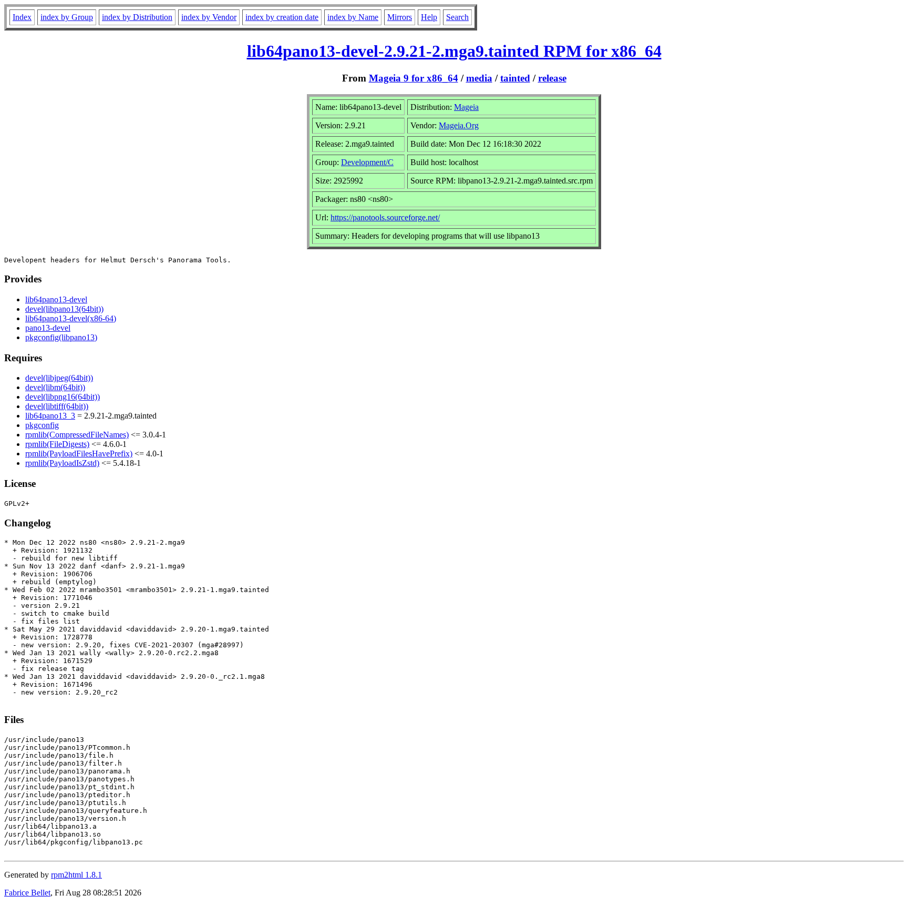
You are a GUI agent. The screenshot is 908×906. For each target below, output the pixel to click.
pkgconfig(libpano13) (61, 337)
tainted (515, 78)
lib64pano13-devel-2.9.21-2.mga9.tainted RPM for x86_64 (454, 51)
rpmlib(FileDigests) (57, 444)
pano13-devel (47, 327)
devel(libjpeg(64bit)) (59, 377)
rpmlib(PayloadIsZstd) (62, 463)
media (479, 78)
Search (457, 17)
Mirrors (399, 17)
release (552, 78)
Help (429, 17)
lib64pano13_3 (50, 415)
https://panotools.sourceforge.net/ (385, 217)
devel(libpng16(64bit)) (62, 396)
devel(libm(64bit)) (55, 387)
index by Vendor (208, 17)
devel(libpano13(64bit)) (64, 308)
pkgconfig (42, 425)
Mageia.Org (459, 125)
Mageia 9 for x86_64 (413, 78)
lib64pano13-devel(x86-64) (70, 318)
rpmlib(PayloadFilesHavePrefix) (78, 453)
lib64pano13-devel (56, 299)
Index (22, 17)
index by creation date (281, 17)
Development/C (367, 162)
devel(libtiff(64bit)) (56, 406)
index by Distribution (137, 17)
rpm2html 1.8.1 (76, 874)
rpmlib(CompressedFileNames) (77, 434)
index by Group (66, 17)
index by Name (352, 17)
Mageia (466, 107)
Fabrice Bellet (27, 892)
